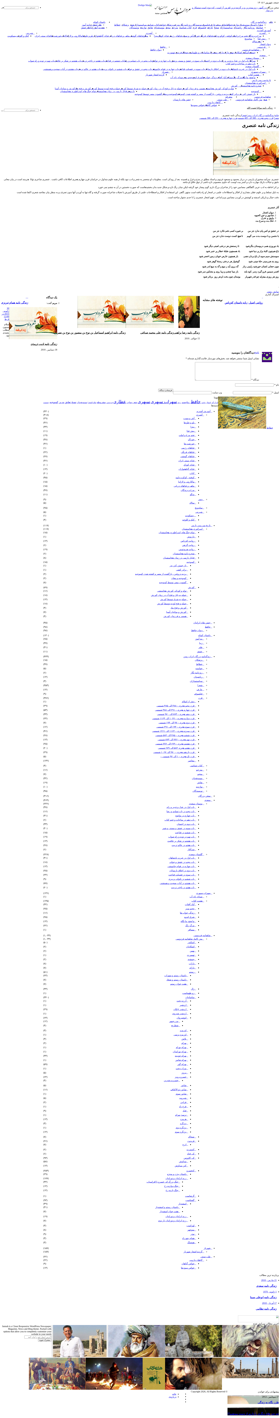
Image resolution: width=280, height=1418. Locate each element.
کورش (234, 86)
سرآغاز (252, 61)
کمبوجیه (255, 91)
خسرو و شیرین (171, 1080)
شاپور (183, 1085)
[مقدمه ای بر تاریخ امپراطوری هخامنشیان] (250, 1377)
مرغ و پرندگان (254, 36)
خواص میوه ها (197, 105)
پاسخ (256, 352)
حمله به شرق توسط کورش (133, 88)
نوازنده (235, 25)
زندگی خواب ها (209, 77)
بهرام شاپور (180, 1060)
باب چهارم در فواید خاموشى (165, 69)
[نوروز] (57, 1389)
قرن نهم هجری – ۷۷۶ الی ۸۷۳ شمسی (176, 739)
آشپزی (262, 33)
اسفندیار (182, 1203)
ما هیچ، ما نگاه (249, 77)
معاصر (191, 760)
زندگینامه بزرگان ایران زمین (260, 115)
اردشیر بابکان (179, 1009)
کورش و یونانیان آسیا (65, 88)
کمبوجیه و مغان (169, 94)
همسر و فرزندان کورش (193, 88)
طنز (200, 647)
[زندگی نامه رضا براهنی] (189, 327)
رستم (215, 52)
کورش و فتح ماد (83, 88)
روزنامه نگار (186, 25)
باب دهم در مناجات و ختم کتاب (241, 63)
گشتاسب (190, 1200)
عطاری (119, 401)
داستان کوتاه (99, 22)
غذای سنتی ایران (43, 36)
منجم (218, 25)
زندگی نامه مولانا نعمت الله (260, 108)
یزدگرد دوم (181, 1127)
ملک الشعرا (92, 402)
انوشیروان (181, 1018)
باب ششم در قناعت (114, 61)
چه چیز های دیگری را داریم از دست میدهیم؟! (253, 1413)
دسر (200, 499)
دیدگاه (255, 379)
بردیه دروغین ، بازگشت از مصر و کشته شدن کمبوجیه (202, 94)
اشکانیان (238, 52)
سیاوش (182, 1161)
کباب (192, 473)
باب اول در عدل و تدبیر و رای (235, 61)
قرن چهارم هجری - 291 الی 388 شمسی (218, 118)
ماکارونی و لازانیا (74, 36)
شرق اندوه (197, 77)
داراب (226, 52)
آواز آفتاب (221, 77)
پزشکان (169, 25)
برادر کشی (233, 94)
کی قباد (190, 1153)
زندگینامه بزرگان (259, 22)
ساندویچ (248, 38)
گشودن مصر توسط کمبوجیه (148, 94)
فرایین (183, 1102)
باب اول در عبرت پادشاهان (243, 69)
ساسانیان (204, 52)
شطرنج (174, 1025)
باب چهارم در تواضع (161, 61)
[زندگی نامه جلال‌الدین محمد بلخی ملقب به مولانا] (136, 1356)
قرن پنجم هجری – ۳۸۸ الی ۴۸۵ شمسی (175, 705)
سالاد (254, 41)
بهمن (192, 951)
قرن (195, 27)
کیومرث (190, 1149)
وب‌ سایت (217, 392)
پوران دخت (181, 1068)
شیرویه (182, 1098)
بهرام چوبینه (180, 1056)
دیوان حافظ (155, 50)
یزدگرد (183, 1123)
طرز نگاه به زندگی (268, 1402)
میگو (192, 494)
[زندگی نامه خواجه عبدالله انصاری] (250, 1356)
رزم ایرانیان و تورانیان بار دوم (172, 1220)
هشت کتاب (253, 74)
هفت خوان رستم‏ (178, 984)
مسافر (229, 77)
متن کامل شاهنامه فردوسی (249, 99)
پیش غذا (261, 38)
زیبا (200, 643)
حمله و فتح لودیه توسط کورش (105, 88)
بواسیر (203, 402)
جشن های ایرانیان (201, 622)
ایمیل (275, 392)
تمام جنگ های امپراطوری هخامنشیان (78, 91)
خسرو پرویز (180, 1077)
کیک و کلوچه (23, 36)
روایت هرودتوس (186, 549)
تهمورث (171, 52)
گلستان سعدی (252, 66)
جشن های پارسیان (182, 99)
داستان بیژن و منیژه (176, 1174)
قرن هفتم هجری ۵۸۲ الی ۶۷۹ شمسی (176, 748)
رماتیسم (186, 402)
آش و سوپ (187, 36)
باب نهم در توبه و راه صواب (41, 61)
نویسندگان (197, 25)
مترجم (176, 25)
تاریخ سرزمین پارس (261, 80)
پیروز (183, 1072)
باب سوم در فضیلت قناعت (192, 69)
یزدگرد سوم (180, 1132)
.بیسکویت (12, 36)
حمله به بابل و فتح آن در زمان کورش (164, 88)
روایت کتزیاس (187, 541)
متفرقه (228, 97)
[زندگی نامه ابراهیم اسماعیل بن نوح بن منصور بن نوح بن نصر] (102, 327)
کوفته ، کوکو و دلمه (222, 36)
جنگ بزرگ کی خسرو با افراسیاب (162, 1182)
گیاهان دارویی (213, 102)
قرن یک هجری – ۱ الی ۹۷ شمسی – (177, 756)
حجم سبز (187, 77)
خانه (277, 115)
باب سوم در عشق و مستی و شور (187, 61)
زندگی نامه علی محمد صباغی (157, 332)
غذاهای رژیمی (175, 36)
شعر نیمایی (132, 402)
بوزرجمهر (173, 1021)
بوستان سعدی (252, 58)
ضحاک (185, 52)
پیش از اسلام (188, 701)
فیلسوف (206, 25)
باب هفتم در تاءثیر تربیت (93, 61)
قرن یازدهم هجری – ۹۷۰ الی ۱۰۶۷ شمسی (173, 752)
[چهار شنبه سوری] (114, 1389)
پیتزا (156, 36)
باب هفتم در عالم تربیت (89, 69)
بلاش (183, 1039)
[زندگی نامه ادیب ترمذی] (33, 338)
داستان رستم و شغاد (176, 979)
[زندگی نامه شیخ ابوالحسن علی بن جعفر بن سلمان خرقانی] (193, 1356)
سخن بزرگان (204, 796)
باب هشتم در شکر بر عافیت (67, 61)
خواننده (162, 25)
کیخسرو (190, 1170)
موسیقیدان (244, 25)
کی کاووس (189, 1158)
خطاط (229, 25)
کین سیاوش (180, 1165)
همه (132, 25)
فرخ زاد (182, 1106)
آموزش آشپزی (264, 30)
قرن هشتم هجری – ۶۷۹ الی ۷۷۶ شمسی (174, 744)
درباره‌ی (172, 1397)
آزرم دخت (181, 1001)
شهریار (165, 72)
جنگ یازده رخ (172, 1190)
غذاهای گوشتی (137, 36)
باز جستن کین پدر (247, 94)
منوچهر (190, 1230)
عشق (95, 25)
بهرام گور (181, 1064)
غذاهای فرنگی (206, 36)
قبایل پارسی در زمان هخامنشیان (111, 91)
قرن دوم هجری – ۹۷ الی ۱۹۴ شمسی (176, 722)
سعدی (262, 55)
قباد (184, 1110)
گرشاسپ (189, 1196)
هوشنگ (190, 1242)
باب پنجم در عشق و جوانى (139, 69)
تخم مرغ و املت (240, 36)
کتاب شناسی (152, 25)
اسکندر (245, 52)
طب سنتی (222, 99)
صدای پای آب (176, 77)
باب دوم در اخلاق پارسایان (217, 69)
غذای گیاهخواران (101, 36)
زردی (179, 402)
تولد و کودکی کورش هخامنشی (219, 88)
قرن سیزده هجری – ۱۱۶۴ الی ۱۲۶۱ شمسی (173, 731)
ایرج (184, 1144)
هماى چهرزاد (188, 1238)
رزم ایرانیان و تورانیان (176, 1178)
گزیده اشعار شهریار (155, 74)
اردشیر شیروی (179, 1013)
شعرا (260, 25)
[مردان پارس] (179, 16)
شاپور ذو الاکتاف (178, 1089)
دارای (220, 52)
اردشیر (183, 1005)
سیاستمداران (140, 25)
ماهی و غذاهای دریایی (119, 36)
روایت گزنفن (188, 545)
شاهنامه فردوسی (250, 50)
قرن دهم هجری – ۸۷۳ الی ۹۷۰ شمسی (175, 714)
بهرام (183, 1043)
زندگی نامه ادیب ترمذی (44, 344)
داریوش (131, 91)
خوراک (196, 36)
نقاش (223, 25)
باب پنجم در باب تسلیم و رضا (138, 61)
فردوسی (261, 47)
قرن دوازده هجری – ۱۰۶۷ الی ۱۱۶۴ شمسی (173, 718)
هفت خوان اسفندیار (169, 1211)
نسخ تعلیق (70, 402)
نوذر (192, 1234)
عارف (213, 25)
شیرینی (29, 33)
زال (192, 989)
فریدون (178, 52)
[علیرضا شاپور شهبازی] (79, 1356)
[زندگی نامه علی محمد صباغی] (150, 327)
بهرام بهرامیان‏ (179, 1051)
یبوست (46, 402)
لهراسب (190, 1225)
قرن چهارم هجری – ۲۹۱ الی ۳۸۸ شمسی (174, 710)
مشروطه (101, 402)
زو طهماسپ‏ (194, 52)
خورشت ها (56, 36)
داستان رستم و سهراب (175, 975)
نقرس (61, 402)
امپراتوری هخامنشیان (255, 83)
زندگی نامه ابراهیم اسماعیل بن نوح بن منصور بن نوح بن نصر (91, 332)
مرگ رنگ (237, 77)
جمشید (252, 52)
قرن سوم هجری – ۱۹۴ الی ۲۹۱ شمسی (175, 727)
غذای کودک (163, 36)
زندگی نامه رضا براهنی (187, 332)
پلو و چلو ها (87, 36)
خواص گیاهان (210, 105)
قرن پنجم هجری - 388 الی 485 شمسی (255, 118)
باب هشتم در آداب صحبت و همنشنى (60, 69)
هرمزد (183, 1119)
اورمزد (183, 1030)
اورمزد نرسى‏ (180, 1034)
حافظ (163, 47)
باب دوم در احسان (212, 61)
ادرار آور (214, 402)
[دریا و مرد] (154, 1389)
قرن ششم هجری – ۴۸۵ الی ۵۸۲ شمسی (174, 735)
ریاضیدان (253, 25)
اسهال (208, 402)
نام (276, 385)
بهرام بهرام (181, 1047)
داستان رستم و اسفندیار (166, 1207)
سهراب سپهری (258, 72)
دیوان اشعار (265, 44)
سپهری (144, 401)
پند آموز (85, 25)
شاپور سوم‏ (181, 1094)
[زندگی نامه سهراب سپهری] (193, 1389)
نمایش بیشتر (273, 291)
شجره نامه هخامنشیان (250, 86)
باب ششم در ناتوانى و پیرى (113, 69)
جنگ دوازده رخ (171, 1186)
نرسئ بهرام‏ (180, 1115)
